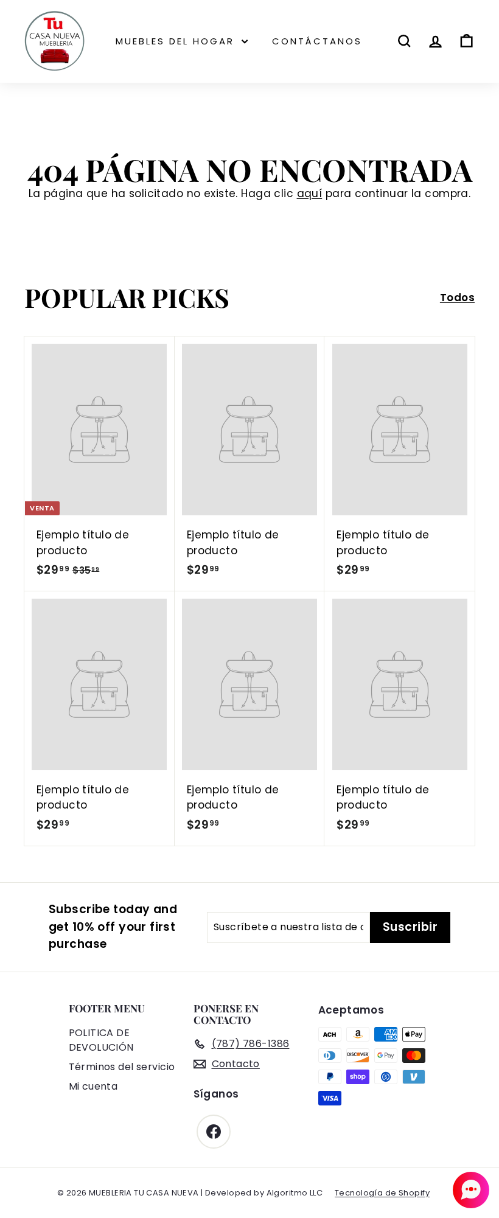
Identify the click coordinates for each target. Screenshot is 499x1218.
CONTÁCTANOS (317, 41)
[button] (471, 1190)
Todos (457, 297)
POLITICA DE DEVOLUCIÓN (101, 1040)
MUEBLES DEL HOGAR (177, 41)
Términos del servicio (122, 1067)
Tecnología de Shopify (382, 1193)
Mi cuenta (93, 1086)
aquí (310, 193)
